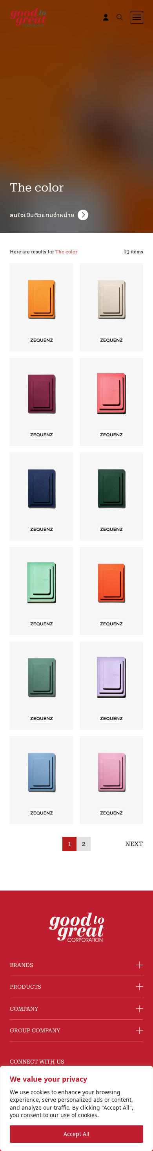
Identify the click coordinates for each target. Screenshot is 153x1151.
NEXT (134, 844)
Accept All (76, 1134)
